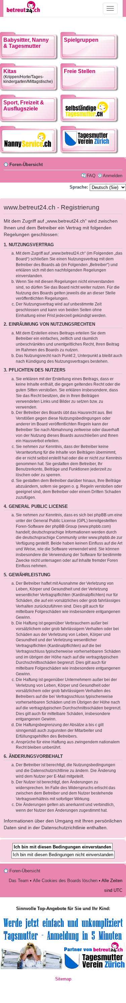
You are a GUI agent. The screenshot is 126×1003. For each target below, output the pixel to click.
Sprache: (79, 187)
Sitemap (63, 978)
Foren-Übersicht (26, 164)
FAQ (91, 175)
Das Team (19, 880)
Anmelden (112, 175)
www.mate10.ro (63, 991)
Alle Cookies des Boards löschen (65, 880)
